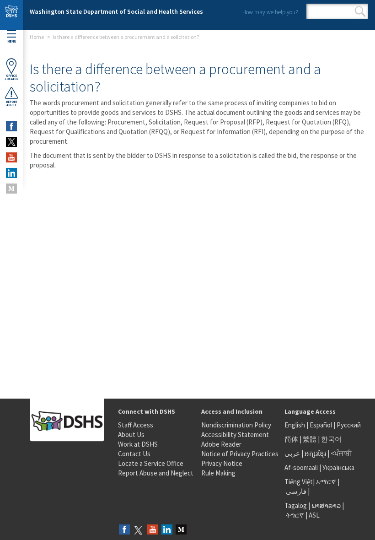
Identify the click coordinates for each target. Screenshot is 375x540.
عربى (292, 453)
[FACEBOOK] (11, 126)
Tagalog (295, 505)
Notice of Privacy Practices (240, 453)
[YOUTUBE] (11, 157)
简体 (291, 439)
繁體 (310, 439)
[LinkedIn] (167, 530)
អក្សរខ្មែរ (315, 453)
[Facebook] (124, 530)
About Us (131, 434)
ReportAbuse (11, 103)
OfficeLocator (11, 77)
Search (360, 11)
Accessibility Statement (235, 434)
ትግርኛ (295, 515)
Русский (349, 425)
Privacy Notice (221, 463)
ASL (314, 515)
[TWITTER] (11, 142)
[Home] (11, 15)
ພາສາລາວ (326, 505)
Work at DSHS (138, 444)
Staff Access (135, 425)
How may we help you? (270, 12)
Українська (338, 467)
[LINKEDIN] (11, 173)
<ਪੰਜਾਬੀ (341, 453)
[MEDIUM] (11, 188)
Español (321, 425)
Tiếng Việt (298, 481)
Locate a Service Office (150, 463)
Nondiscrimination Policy (236, 425)
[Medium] (181, 530)
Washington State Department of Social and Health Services (116, 11)
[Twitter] (138, 530)
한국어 (331, 439)
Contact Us (134, 453)
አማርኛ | (327, 481)
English (295, 425)
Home (37, 36)
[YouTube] (152, 530)
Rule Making (218, 473)
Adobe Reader (221, 444)
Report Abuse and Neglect (155, 473)
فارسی (295, 491)
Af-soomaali (301, 467)
